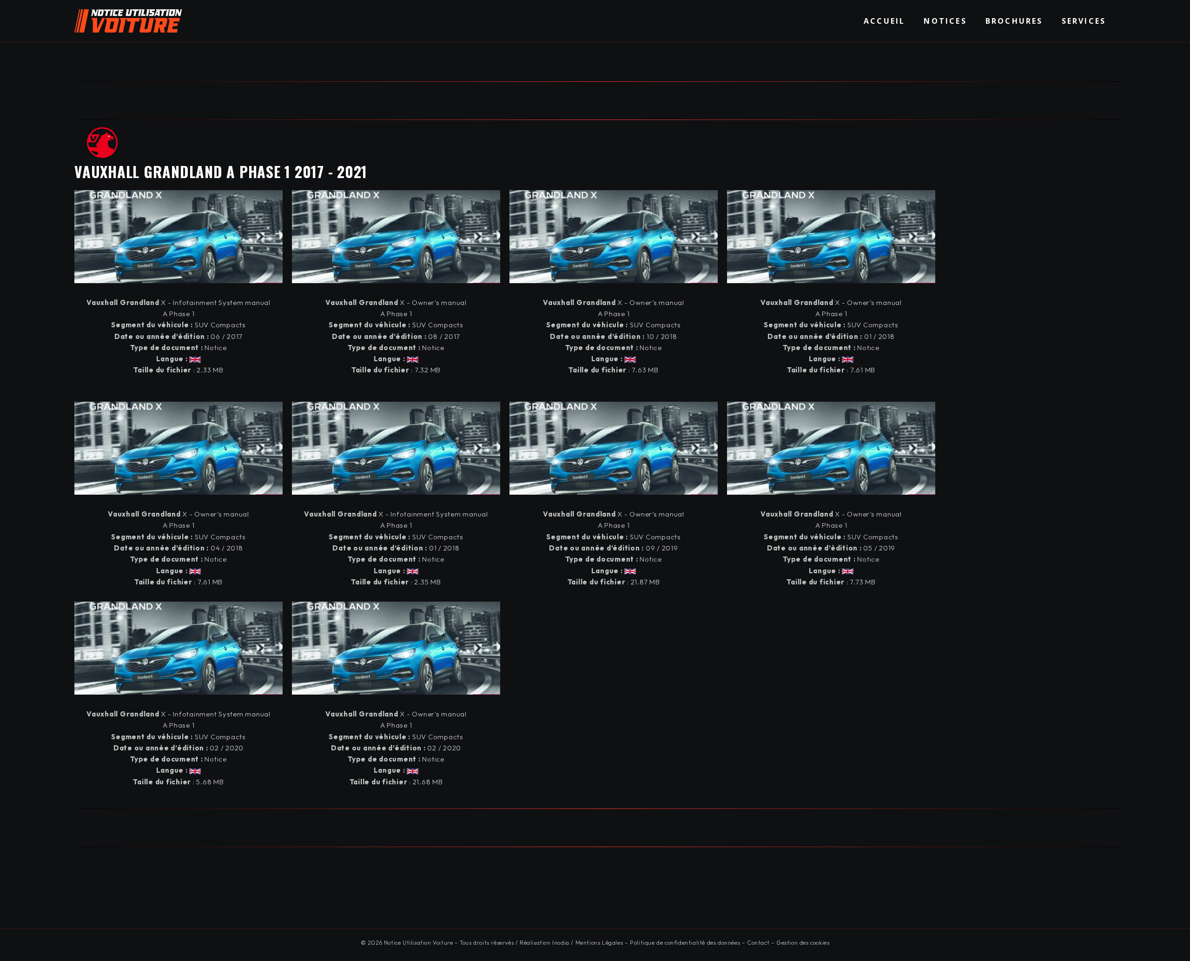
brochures (1014, 21)
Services (1084, 21)
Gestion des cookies (802, 942)
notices (945, 21)
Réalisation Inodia (544, 942)
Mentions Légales (599, 942)
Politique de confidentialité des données (685, 942)
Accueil (884, 21)
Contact (758, 942)
